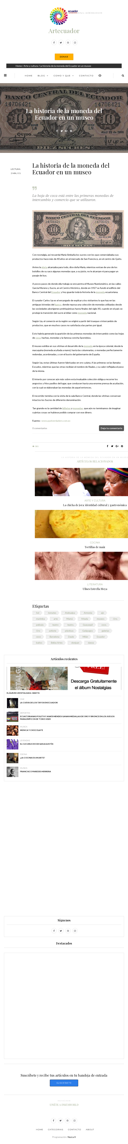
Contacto (86, 75)
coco (38, 636)
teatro (55, 624)
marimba (40, 618)
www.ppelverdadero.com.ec (56, 420)
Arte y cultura (31, 65)
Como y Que (62, 75)
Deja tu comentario (111, 428)
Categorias (55, 1129)
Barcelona (54, 636)
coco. (104, 624)
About (90, 1129)
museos (100, 618)
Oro (38, 630)
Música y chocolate (31, 730)
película (40, 624)
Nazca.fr (72, 1137)
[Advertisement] (64, 850)
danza (91, 642)
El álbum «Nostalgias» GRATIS (23, 693)
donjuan (75, 642)
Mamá (69, 618)
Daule (71, 636)
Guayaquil (88, 624)
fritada (85, 618)
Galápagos (87, 630)
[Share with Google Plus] (66, 131)
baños (39, 642)
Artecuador (64, 31)
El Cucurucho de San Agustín (36, 744)
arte (56, 618)
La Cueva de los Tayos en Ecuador (39, 702)
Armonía (88, 613)
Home (19, 65)
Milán (85, 636)
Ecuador (101, 636)
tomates (52, 613)
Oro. (115, 618)
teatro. (70, 624)
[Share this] (57, 131)
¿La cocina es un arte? (32, 757)
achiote (52, 630)
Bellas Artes (56, 642)
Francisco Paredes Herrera (35, 771)
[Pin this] (71, 131)
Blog (41, 75)
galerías (105, 630)
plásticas (69, 630)
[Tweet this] (62, 131)
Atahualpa (70, 613)
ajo (102, 613)
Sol (37, 613)
